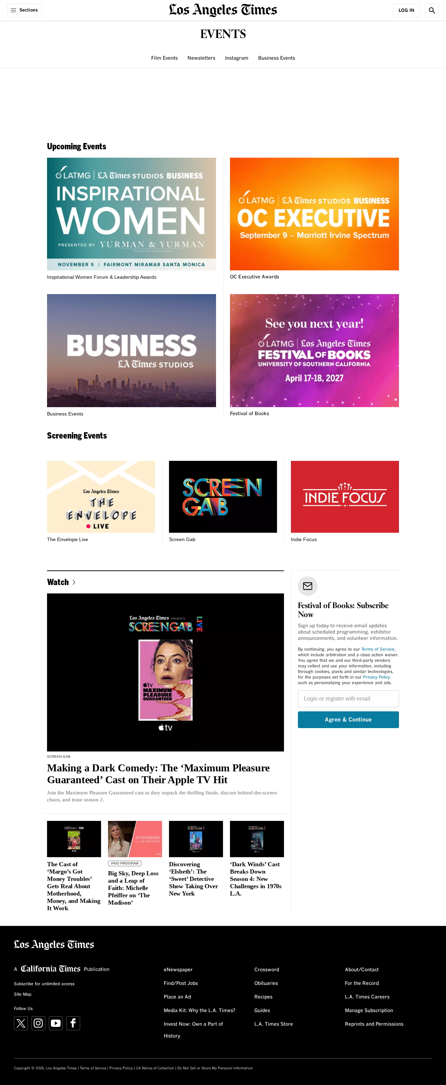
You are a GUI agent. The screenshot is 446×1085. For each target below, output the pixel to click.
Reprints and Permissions (374, 1024)
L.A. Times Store (273, 1024)
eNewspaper (178, 969)
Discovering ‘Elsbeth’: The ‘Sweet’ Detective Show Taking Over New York (193, 879)
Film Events (164, 58)
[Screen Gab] (223, 497)
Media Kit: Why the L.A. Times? (200, 1010)
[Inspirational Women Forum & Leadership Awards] (131, 214)
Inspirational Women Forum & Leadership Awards (101, 277)
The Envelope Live (67, 539)
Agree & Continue (348, 720)
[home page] (223, 10)
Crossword (266, 969)
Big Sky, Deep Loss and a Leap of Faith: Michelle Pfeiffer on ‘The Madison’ (133, 888)
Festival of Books (249, 413)
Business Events (276, 58)
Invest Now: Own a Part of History (193, 1030)
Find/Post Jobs (181, 983)
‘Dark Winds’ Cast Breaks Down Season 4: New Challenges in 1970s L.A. (256, 879)
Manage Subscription (369, 1010)
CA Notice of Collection (155, 1068)
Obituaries (266, 983)
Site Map (22, 995)
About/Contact (362, 969)
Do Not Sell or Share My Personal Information (215, 1068)
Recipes (263, 997)
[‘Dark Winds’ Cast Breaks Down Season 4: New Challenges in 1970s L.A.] (257, 839)
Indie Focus (304, 539)
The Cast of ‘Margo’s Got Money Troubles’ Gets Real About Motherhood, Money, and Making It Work (73, 886)
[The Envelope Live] (101, 497)
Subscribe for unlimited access (44, 984)
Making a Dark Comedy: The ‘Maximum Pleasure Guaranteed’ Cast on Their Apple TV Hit (158, 773)
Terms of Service (377, 650)
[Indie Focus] (345, 497)
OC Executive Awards (254, 277)
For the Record (362, 983)
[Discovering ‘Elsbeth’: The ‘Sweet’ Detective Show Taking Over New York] (196, 839)
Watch (58, 582)
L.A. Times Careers (367, 997)
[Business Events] (131, 350)
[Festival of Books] (314, 350)
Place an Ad (177, 997)
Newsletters (201, 58)
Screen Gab (182, 539)
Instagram (236, 58)
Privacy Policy (376, 677)
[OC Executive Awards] (314, 214)
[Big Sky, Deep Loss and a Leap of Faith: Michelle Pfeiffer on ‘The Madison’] (135, 839)
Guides (262, 1010)
